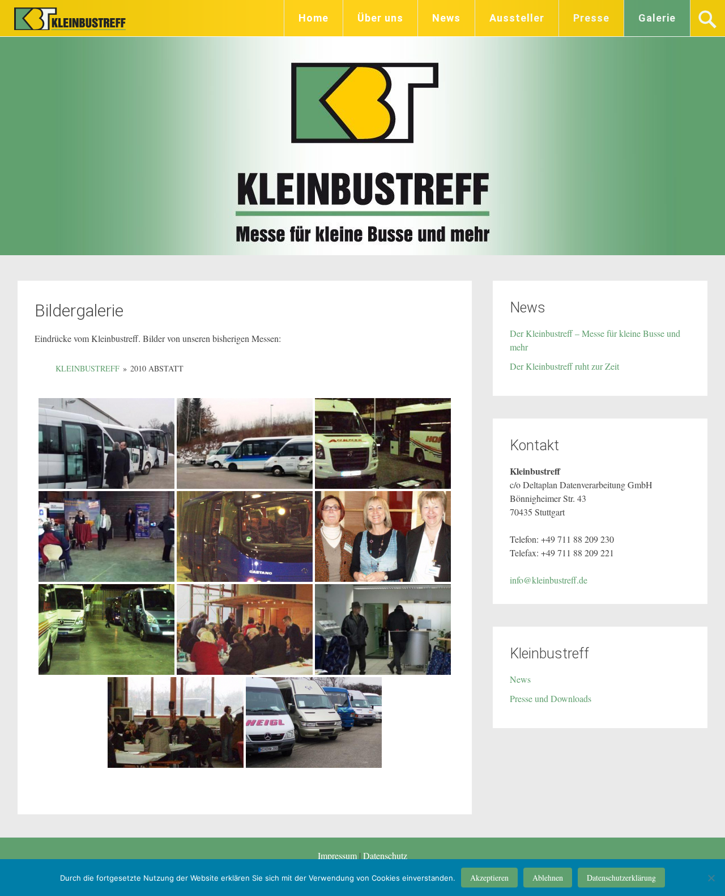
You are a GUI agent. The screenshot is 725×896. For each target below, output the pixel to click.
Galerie (657, 18)
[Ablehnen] (711, 878)
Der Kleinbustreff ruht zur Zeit (564, 366)
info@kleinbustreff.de (548, 580)
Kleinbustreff (71, 18)
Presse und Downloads (550, 698)
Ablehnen (547, 877)
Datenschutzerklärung (621, 877)
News (446, 18)
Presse (591, 18)
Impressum (338, 855)
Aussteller (516, 18)
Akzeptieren (489, 877)
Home (313, 18)
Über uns (380, 18)
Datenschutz (385, 855)
